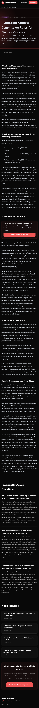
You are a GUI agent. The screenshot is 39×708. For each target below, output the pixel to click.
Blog (8, 7)
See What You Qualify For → (19, 685)
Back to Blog (8, 52)
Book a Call (24, 2)
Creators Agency (7, 701)
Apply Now (33, 2)
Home (3, 7)
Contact (8, 704)
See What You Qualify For (19, 234)
